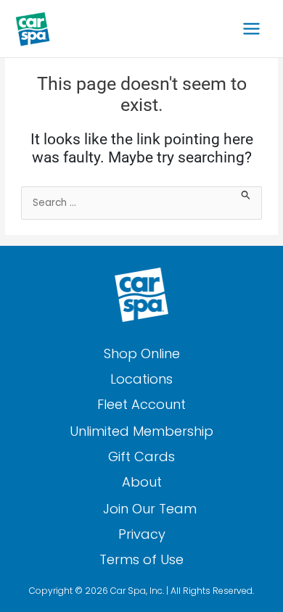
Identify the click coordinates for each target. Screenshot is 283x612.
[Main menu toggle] (251, 29)
